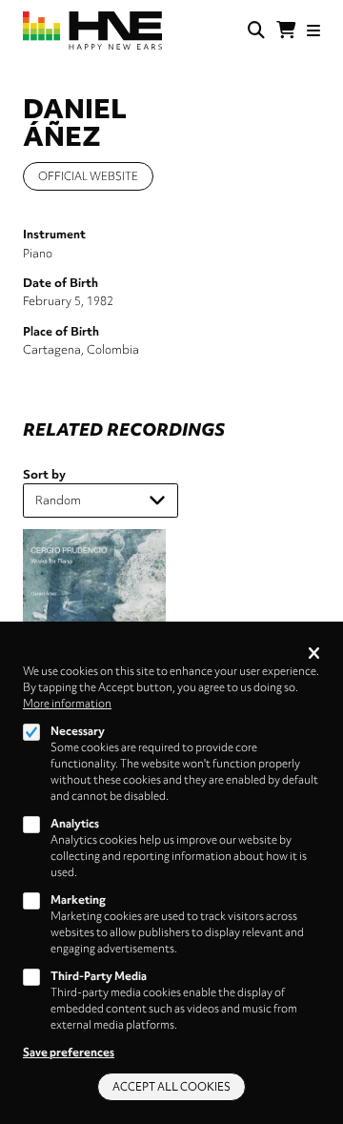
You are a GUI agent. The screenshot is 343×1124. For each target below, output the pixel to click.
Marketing (78, 900)
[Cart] (285, 30)
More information (67, 703)
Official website (88, 176)
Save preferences (68, 1052)
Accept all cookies (171, 1086)
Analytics (74, 823)
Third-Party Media (98, 976)
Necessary (77, 731)
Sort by (44, 474)
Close (314, 654)
